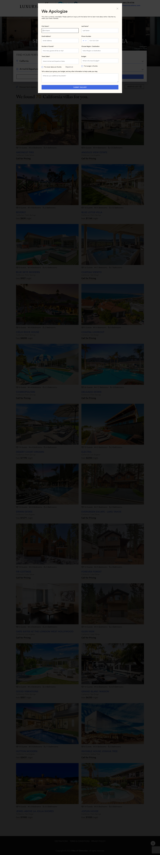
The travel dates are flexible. (53, 67)
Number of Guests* (48, 46)
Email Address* (46, 36)
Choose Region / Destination (90, 46)
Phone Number (86, 36)
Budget (83, 56)
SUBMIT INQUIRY (80, 87)
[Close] (117, 8)
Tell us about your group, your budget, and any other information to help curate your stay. (70, 71)
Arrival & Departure (69, 62)
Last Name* (85, 26)
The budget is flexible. (91, 66)
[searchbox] (99, 50)
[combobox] (99, 50)
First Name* (45, 26)
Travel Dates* (46, 56)
